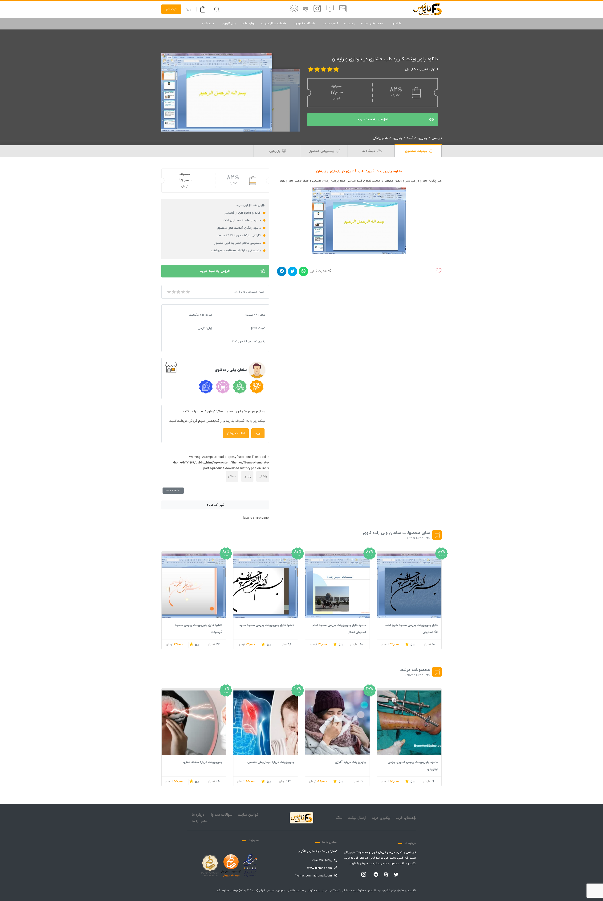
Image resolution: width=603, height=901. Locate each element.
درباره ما (250, 23)
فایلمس (396, 23)
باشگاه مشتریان (304, 23)
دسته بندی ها (374, 23)
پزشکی (263, 476)
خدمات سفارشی (275, 23)
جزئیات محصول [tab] (416, 151)
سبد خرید (208, 23)
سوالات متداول (221, 814)
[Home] (301, 818)
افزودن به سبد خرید (372, 119)
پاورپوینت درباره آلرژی (350, 762)
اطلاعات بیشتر (236, 433)
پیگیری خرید (381, 817)
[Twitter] (396, 875)
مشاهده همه (173, 490)
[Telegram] (376, 875)
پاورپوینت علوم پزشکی (387, 138)
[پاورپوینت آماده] (342, 9)
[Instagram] (364, 875)
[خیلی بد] (168, 292)
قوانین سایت (248, 814)
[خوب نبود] (173, 292)
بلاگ (339, 817)
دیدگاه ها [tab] (369, 151)
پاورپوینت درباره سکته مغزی (202, 762)
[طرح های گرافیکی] (306, 9)
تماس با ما (200, 821)
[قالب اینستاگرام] (317, 9)
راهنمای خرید (406, 817)
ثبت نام (171, 9)
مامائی (232, 476)
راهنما (351, 23)
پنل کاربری (229, 23)
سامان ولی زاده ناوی (231, 369)
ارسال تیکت (357, 817)
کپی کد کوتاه (215, 505)
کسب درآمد (330, 23)
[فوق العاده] (187, 292)
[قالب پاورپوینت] (330, 9)
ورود (188, 9)
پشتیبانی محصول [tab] (322, 151)
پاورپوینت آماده (417, 138)
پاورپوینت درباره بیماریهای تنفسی (270, 762)
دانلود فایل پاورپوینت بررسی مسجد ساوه (266, 625)
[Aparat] (386, 874)
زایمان (247, 476)
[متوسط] (178, 292)
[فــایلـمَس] (427, 9)
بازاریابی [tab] (275, 151)
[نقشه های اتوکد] (294, 9)
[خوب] (182, 292)
